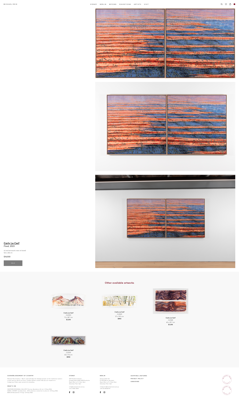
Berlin (103, 4)
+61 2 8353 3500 (74, 388)
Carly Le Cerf (11, 243)
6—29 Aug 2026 (32, 391)
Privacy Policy (137, 378)
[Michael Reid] (38, 4)
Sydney (93, 4)
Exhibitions (125, 4)
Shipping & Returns (139, 375)
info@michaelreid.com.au (77, 387)
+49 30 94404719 (105, 388)
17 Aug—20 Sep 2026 (20, 392)
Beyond (113, 4)
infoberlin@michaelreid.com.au (109, 387)
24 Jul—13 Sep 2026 (29, 389)
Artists (137, 4)
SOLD (13, 263)
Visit (146, 4)
